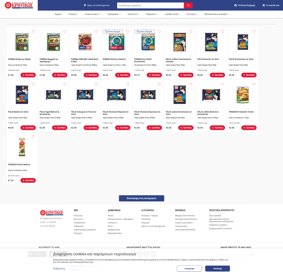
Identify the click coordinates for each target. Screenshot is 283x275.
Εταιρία (72, 14)
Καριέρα (145, 222)
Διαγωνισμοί (181, 226)
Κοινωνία (78, 219)
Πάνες (111, 215)
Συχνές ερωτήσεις (184, 222)
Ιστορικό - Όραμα (150, 215)
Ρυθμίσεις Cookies (218, 225)
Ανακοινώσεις (92, 14)
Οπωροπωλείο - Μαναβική (120, 219)
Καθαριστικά (114, 230)
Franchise (146, 219)
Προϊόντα (132, 14)
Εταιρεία (78, 233)
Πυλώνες (78, 215)
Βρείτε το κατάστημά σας (153, 226)
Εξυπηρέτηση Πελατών (186, 219)
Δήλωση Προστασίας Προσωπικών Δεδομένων (221, 220)
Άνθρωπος (79, 226)
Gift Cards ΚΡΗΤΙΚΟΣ (185, 230)
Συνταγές (191, 14)
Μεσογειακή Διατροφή (215, 14)
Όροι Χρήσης (215, 215)
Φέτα (110, 226)
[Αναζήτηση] (188, 5)
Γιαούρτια (112, 222)
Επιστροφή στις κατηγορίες (141, 198)
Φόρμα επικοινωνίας (185, 215)
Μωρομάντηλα (115, 233)
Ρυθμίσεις (59, 268)
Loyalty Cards (171, 14)
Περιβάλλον (79, 222)
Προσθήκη (29, 75)
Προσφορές (113, 14)
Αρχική (58, 14)
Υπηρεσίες (151, 14)
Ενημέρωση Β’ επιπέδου (220, 228)
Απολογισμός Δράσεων (85, 230)
